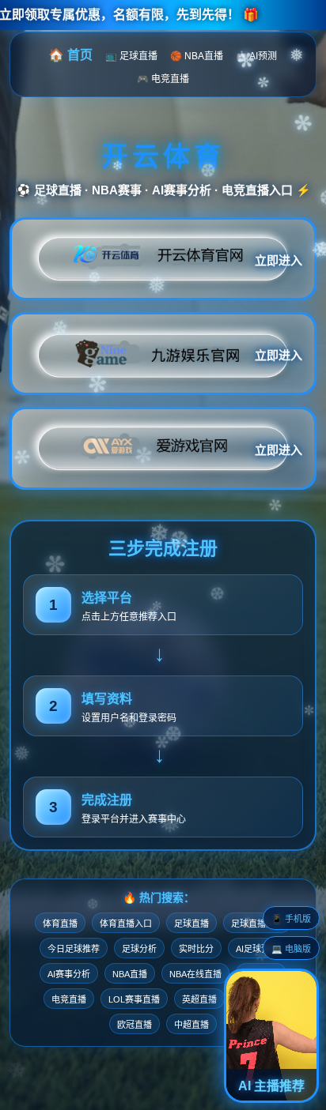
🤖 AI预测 (256, 56)
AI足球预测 (257, 949)
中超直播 (191, 1024)
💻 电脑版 (291, 949)
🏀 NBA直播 (196, 56)
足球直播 (191, 923)
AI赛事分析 (68, 974)
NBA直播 (129, 974)
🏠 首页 (70, 55)
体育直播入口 (126, 923)
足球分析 (139, 949)
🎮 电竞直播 (163, 79)
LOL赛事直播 (134, 999)
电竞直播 (68, 999)
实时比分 (196, 949)
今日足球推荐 (73, 949)
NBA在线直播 (195, 974)
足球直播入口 (257, 923)
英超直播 (199, 999)
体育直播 (60, 923)
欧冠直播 (134, 1024)
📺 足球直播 (131, 56)
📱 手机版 (291, 919)
